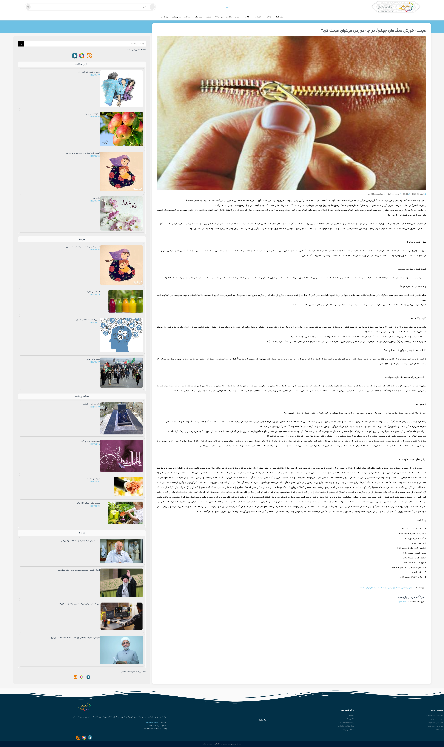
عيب (385, 587)
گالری (247, 17)
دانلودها (229, 17)
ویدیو (237, 17)
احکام (398, 587)
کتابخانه (258, 17)
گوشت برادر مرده (371, 587)
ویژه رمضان (198, 17)
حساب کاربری (231, 6)
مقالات (269, 17)
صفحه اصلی (279, 17)
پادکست (208, 17)
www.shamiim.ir (152, 722)
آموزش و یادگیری (407, 587)
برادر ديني (391, 587)
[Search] (21, 43)
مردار (362, 587)
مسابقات (187, 17)
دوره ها (220, 17)
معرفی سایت (176, 17)
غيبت (380, 587)
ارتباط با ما (164, 17)
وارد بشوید (402, 601)
